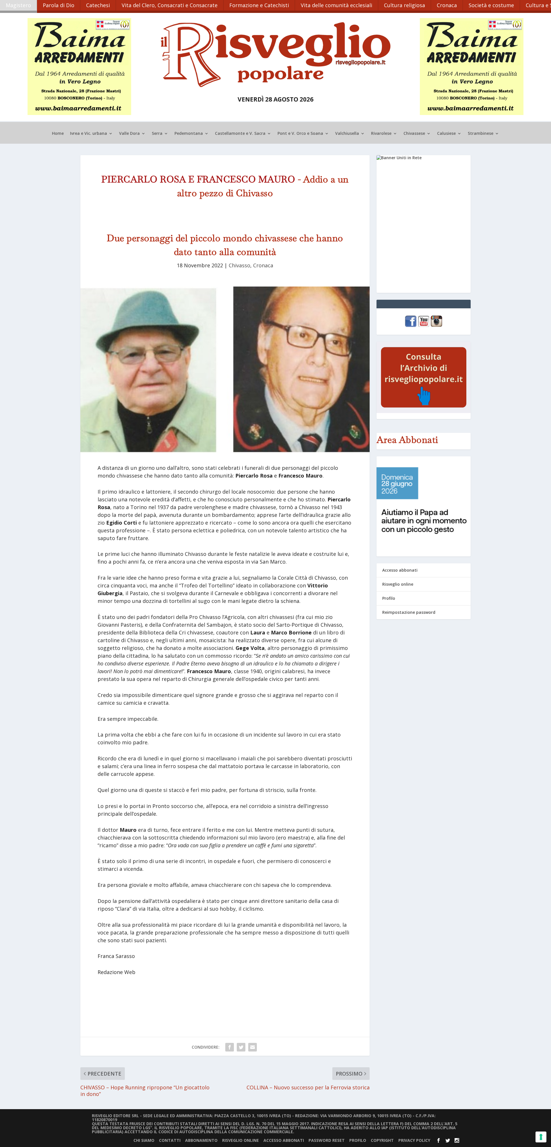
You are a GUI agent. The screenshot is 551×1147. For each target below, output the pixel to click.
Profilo (388, 598)
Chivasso (239, 265)
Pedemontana (188, 133)
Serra (157, 133)
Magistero (18, 5)
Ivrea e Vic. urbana (88, 133)
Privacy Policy (414, 1140)
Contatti (170, 1140)
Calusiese (446, 133)
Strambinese (480, 133)
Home (58, 133)
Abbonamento (201, 1140)
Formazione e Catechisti (259, 5)
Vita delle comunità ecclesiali (336, 5)
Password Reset (327, 1140)
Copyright (382, 1140)
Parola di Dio (58, 5)
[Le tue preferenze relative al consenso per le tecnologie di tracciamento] (541, 1137)
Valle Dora (129, 133)
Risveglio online (397, 584)
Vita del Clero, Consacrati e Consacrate (170, 5)
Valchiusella (347, 133)
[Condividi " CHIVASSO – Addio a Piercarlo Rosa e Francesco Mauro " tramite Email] (252, 1047)
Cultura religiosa (404, 5)
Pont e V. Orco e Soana (300, 133)
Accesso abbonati (400, 570)
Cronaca (447, 5)
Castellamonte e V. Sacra (240, 133)
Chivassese (414, 133)
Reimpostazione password (408, 612)
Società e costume (491, 5)
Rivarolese (381, 133)
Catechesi (98, 5)
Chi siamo (143, 1140)
